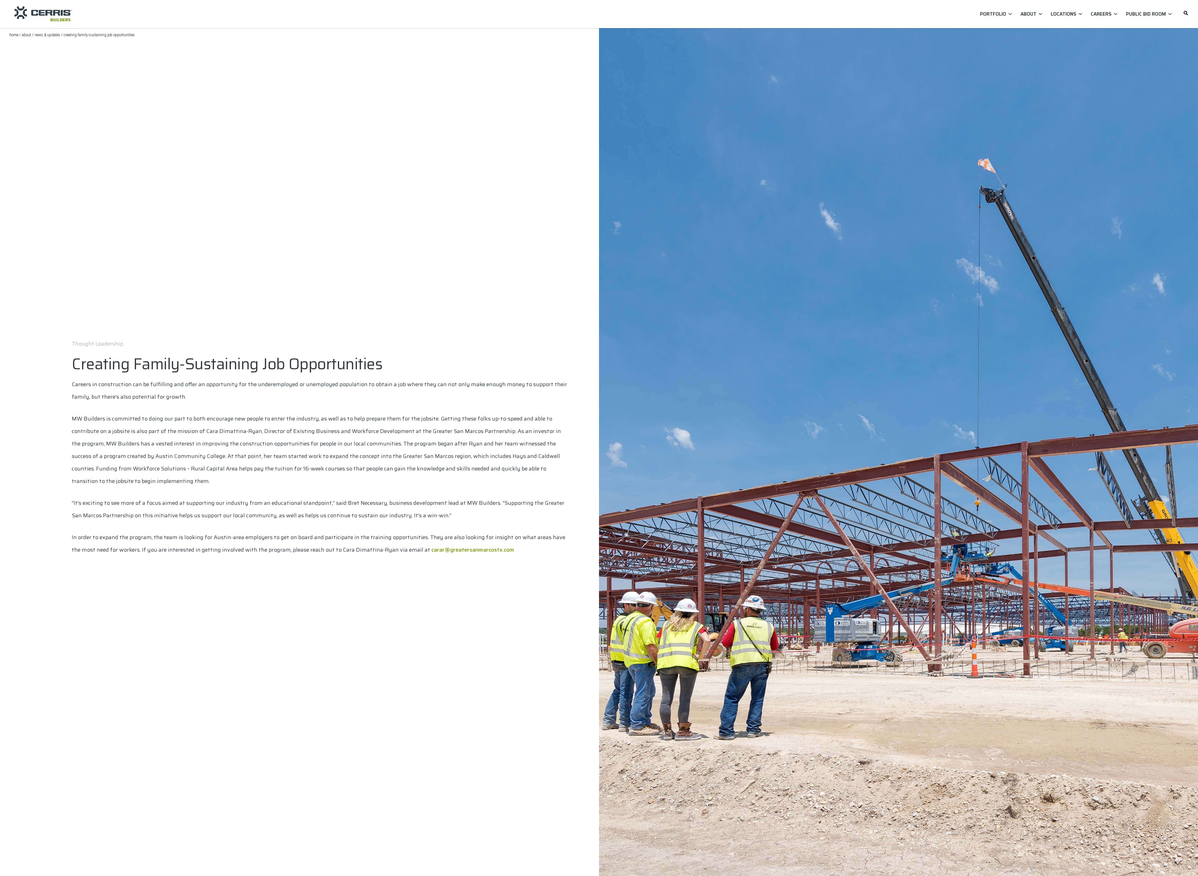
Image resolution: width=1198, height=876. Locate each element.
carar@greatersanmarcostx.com (472, 549)
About (26, 35)
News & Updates (47, 35)
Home (13, 35)
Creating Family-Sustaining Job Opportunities (99, 35)
